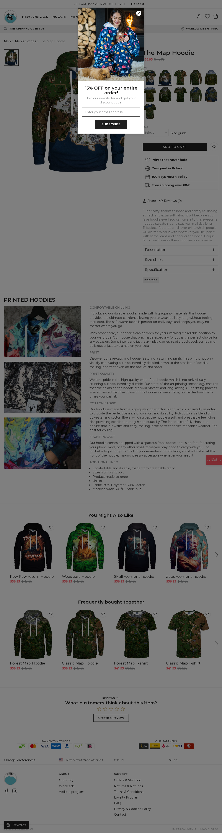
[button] (111, 416)
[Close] (138, 13)
